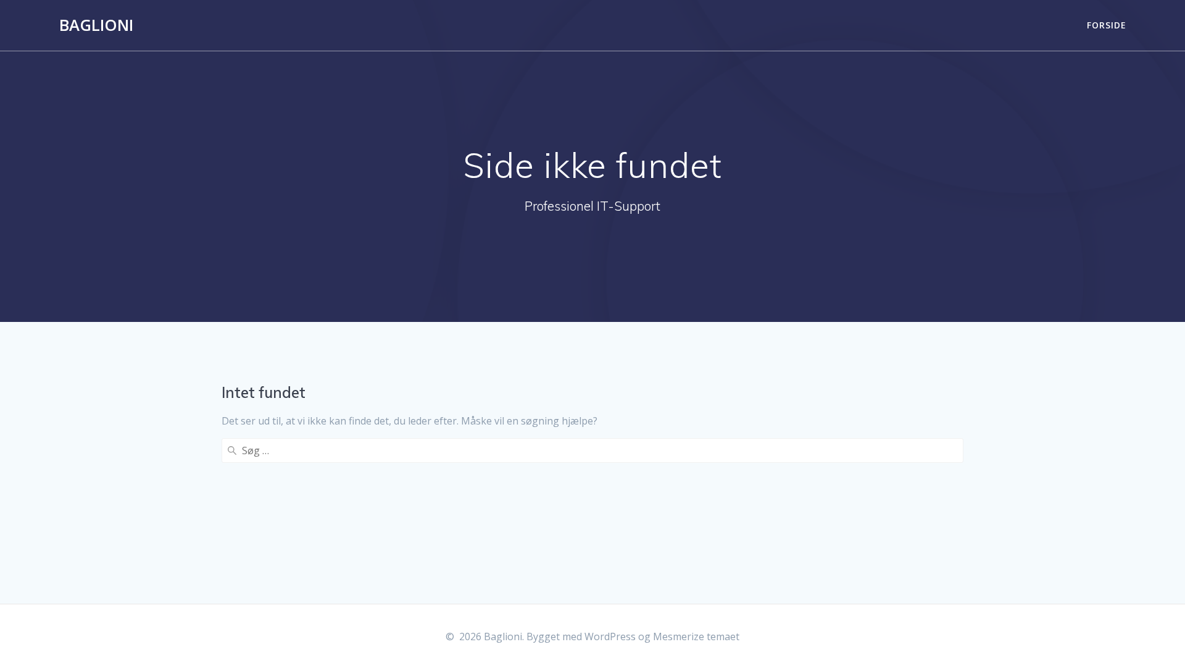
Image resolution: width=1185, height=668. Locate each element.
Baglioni (96, 25)
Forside (1106, 25)
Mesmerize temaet (696, 636)
